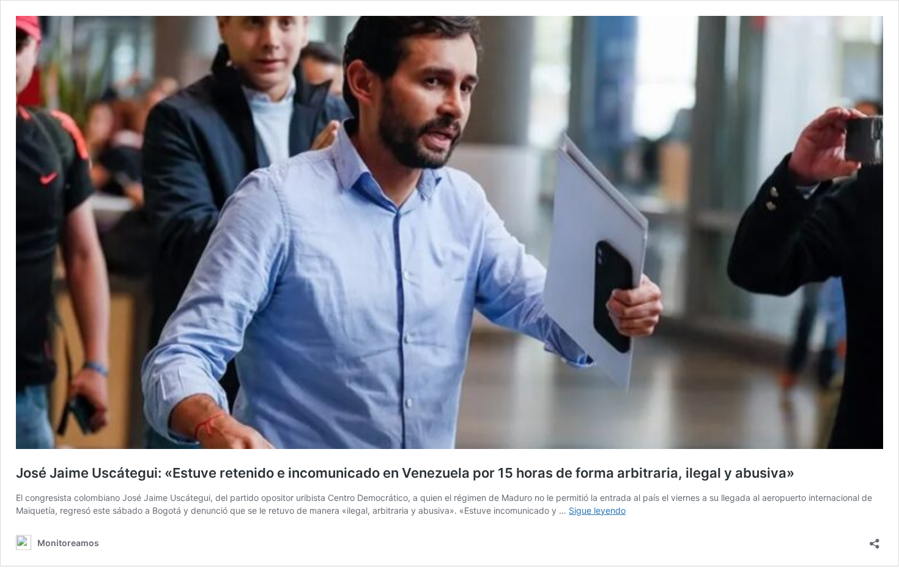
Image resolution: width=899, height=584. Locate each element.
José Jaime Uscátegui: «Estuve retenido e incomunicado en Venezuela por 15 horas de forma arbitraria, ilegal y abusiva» (405, 473)
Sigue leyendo (597, 510)
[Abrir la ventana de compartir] (874, 539)
